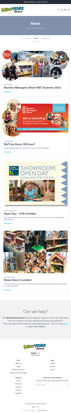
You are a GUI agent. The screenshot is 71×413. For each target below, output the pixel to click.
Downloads (46, 38)
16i (47, 410)
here (66, 324)
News (28, 38)
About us (18, 363)
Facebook (18, 384)
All (22, 38)
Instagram (18, 393)
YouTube (18, 387)
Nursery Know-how (18, 370)
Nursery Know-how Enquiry (18, 373)
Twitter (18, 381)
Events (36, 38)
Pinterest (18, 390)
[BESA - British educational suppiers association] (35, 354)
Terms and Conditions (29, 410)
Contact (52, 363)
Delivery (52, 366)
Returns (52, 370)
